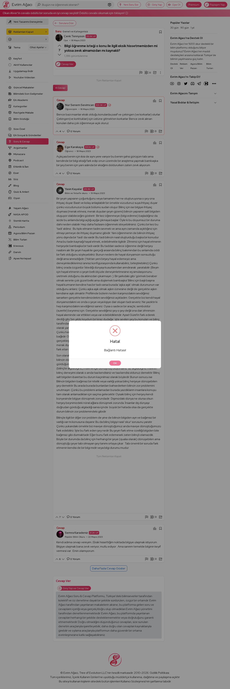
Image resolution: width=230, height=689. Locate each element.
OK (115, 363)
